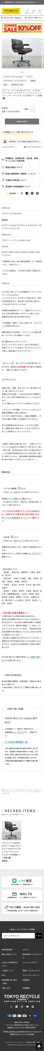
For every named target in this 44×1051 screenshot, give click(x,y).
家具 (5, 84)
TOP (3, 790)
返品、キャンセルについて (32, 147)
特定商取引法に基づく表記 (9, 982)
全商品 (33, 81)
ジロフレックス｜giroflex (13, 77)
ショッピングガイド (8, 147)
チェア (29, 77)
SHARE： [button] (13, 193)
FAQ (3, 975)
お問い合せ (6, 988)
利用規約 (26, 980)
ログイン (26, 949)
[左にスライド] (16, 72)
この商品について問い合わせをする (17, 132)
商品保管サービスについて (32, 956)
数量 (26, 109)
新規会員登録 (7, 949)
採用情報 (26, 988)
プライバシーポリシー (31, 975)
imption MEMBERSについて (10, 964)
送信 (39, 935)
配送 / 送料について (9, 954)
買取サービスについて (31, 970)
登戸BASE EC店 (17, 84)
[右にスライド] (27, 72)
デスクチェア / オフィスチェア (15, 81)
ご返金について (8, 970)
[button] (2, 3)
